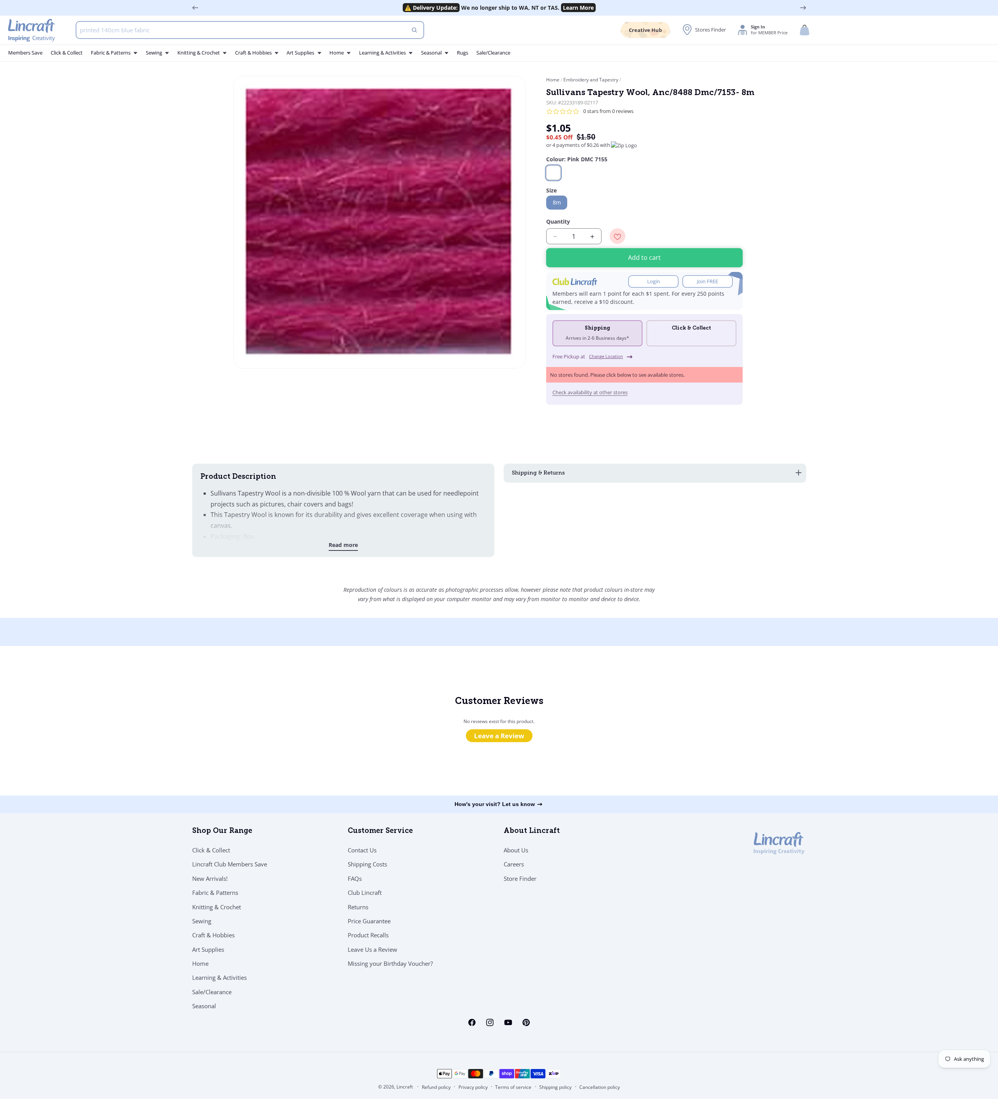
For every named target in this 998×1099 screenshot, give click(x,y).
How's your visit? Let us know (495, 804)
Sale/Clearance (212, 992)
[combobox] (250, 30)
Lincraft (404, 1087)
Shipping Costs (367, 864)
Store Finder (520, 878)
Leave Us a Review (372, 949)
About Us (516, 850)
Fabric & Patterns (215, 892)
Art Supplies (208, 949)
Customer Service (380, 831)
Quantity (558, 222)
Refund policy (436, 1087)
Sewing (201, 921)
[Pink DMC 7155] (553, 173)
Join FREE (707, 282)
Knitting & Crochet (216, 907)
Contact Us (362, 850)
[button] (804, 30)
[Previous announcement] (195, 8)
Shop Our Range (222, 831)
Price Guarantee (369, 921)
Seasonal (204, 1006)
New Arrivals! (210, 878)
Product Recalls (368, 935)
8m (557, 202)
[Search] (414, 30)
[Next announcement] (803, 8)
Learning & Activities (219, 978)
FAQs (355, 878)
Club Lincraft (365, 892)
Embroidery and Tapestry (590, 80)
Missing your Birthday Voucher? (390, 963)
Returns (358, 907)
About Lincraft (532, 831)
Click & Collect (211, 850)
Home (553, 80)
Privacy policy (473, 1087)
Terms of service (513, 1087)
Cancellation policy (599, 1087)
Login (653, 282)
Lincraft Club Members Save (229, 864)
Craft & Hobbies (213, 935)
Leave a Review (499, 735)
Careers (514, 864)
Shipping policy (555, 1087)
